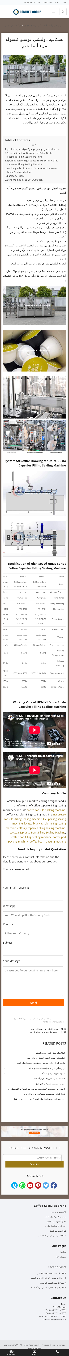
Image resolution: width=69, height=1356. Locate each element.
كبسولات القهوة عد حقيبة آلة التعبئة (44, 1032)
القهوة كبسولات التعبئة (52, 25)
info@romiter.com (32, 2)
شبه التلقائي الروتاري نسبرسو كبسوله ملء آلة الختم (44, 1094)
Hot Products (44, 1344)
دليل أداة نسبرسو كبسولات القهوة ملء (49, 1083)
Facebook (54, 1185)
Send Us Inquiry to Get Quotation (25, 179)
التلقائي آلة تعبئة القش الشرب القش (50, 1052)
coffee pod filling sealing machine (31, 837)
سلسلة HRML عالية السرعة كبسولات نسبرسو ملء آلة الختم (41, 1063)
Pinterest (38, 1185)
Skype (14, 1185)
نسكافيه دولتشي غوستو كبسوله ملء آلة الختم (33, 1018)
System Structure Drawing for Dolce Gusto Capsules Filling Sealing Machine (29, 154)
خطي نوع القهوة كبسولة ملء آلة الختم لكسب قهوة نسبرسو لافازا (39, 1099)
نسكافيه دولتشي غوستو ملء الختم (52, 1235)
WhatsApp (22, 1185)
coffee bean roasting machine (48, 841)
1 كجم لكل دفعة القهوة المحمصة (53, 1282)
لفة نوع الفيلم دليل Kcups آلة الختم (45, 1029)
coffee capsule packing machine (46, 810)
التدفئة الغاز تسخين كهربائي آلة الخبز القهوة (48, 1278)
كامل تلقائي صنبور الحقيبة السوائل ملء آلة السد (46, 1058)
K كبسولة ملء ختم (58, 1212)
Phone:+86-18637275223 (54, 2)
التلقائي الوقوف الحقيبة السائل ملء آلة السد (48, 1287)
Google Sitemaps (57, 1344)
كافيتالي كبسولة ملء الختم (55, 1226)
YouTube (30, 1185)
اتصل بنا (63, 1252)
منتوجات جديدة (31, 25)
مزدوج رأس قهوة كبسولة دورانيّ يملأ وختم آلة (47, 1068)
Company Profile (16, 175)
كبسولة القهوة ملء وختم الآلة (53, 1073)
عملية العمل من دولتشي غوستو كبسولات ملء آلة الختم (33, 149)
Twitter (46, 1185)
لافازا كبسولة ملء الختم (56, 1221)
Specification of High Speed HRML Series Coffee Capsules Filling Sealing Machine (32, 162)
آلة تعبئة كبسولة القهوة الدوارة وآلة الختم (49, 1078)
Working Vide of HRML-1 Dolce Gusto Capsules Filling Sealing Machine (32, 170)
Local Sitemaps (34, 1348)
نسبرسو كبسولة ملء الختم (55, 1216)
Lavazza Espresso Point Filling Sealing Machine (37, 832)
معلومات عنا (61, 1256)
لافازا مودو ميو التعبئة (57, 1230)
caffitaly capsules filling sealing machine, (41, 828)
